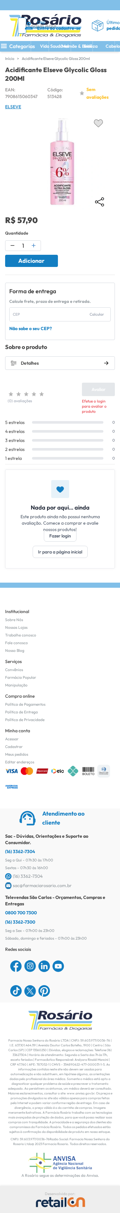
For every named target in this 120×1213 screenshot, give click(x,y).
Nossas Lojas (16, 627)
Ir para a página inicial (60, 552)
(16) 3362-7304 (20, 851)
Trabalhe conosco (20, 635)
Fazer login (60, 536)
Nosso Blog (14, 650)
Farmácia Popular (20, 677)
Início (9, 58)
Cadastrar (14, 746)
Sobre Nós (14, 619)
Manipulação (16, 685)
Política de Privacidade (24, 719)
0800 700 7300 (21, 913)
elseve (13, 107)
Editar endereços (19, 762)
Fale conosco (16, 642)
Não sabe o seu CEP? (30, 328)
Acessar (12, 738)
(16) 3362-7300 (20, 922)
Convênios (14, 669)
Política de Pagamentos (25, 704)
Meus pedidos (16, 754)
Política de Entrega (21, 712)
